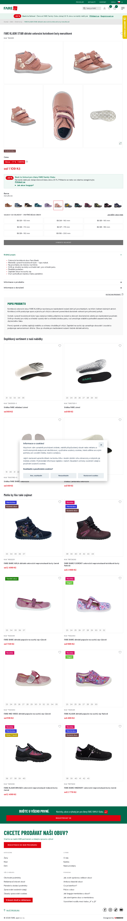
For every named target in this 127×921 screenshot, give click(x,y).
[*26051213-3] (33, 371)
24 (71, 398)
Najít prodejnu (12, 910)
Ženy (6, 858)
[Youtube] (121, 911)
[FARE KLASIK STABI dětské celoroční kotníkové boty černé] (28, 205)
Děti (11, 22)
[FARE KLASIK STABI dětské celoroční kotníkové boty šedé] (68, 205)
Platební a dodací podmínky (15, 885)
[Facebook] (105, 911)
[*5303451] (33, 604)
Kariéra (66, 862)
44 (92, 554)
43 (88, 554)
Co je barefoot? (70, 885)
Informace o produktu (14, 282)
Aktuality (91, 2)
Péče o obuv (69, 889)
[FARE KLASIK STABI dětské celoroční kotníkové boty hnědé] (8, 205)
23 (67, 398)
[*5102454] (93, 604)
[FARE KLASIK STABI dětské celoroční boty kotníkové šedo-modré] (78, 205)
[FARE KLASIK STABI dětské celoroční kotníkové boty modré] (118, 205)
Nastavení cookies (91, 476)
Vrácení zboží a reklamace (18, 900)
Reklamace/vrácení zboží (14, 881)
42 (84, 554)
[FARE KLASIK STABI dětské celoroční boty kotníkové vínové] (88, 205)
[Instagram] (110, 911)
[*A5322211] (33, 528)
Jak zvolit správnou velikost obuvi (78, 878)
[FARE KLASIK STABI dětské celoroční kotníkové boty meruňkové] (58, 205)
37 (24, 554)
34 (19, 398)
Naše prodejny (70, 866)
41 (80, 554)
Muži (6, 862)
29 (92, 398)
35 (23, 398)
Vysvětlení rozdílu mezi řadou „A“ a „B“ (80, 901)
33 (15, 398)
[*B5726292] (93, 528)
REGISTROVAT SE (63, 818)
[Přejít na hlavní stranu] (10, 10)
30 (96, 398)
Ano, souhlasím (36, 476)
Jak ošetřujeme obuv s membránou (79, 897)
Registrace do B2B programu (22, 845)
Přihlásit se (94, 16)
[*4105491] (93, 678)
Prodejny (80, 2)
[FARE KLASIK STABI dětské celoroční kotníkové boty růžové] (48, 205)
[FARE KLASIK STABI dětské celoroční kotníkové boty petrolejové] (38, 205)
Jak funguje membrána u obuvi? (77, 893)
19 (6, 472)
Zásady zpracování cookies (15, 893)
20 (10, 472)
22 (18, 472)
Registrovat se (107, 16)
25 (75, 398)
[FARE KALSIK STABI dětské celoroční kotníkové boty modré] (18, 205)
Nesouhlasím (63, 476)
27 (84, 398)
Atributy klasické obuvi (73, 881)
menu (123, 8)
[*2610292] (33, 752)
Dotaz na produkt (113, 295)
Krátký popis (10, 255)
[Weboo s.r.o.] (118, 918)
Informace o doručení (14, 287)
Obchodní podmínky (12, 878)
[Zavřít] (101, 444)
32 (10, 398)
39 (71, 554)
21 (14, 472)
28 (88, 398)
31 (6, 398)
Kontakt (103, 2)
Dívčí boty (18, 22)
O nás (66, 858)
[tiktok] (116, 911)
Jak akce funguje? (25, 185)
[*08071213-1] (93, 371)
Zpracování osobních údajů (15, 889)
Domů (6, 22)
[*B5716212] (93, 752)
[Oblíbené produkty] (109, 8)
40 (76, 554)
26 (80, 398)
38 (67, 554)
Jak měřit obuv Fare (115, 215)
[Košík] (115, 9)
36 (20, 554)
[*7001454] (33, 678)
